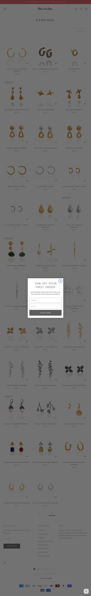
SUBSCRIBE (45, 313)
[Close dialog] (60, 281)
